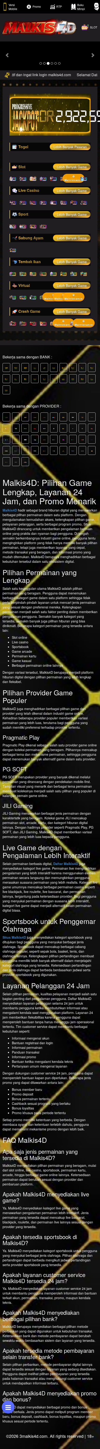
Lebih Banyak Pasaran (70, 146)
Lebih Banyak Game (72, 167)
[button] (7, 55)
